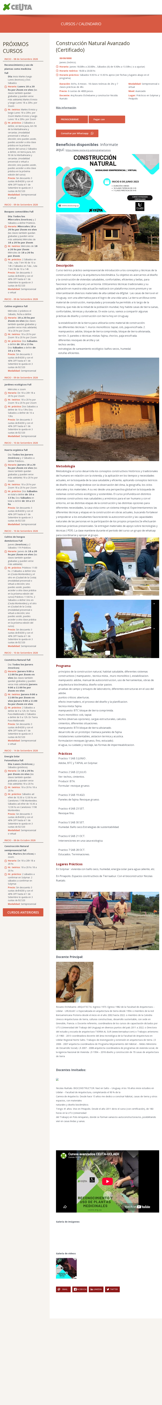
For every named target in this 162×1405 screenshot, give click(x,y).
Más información (66, 107)
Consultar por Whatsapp (74, 133)
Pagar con (99, 119)
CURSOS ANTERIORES (23, 912)
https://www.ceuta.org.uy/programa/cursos (88, 150)
